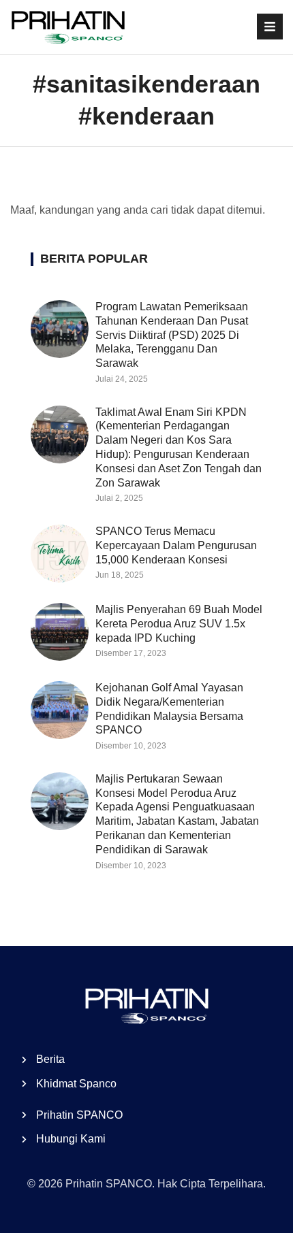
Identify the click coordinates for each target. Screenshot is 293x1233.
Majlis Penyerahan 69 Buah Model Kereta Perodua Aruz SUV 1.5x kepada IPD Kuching (178, 624)
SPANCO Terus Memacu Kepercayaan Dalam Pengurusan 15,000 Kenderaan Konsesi (176, 545)
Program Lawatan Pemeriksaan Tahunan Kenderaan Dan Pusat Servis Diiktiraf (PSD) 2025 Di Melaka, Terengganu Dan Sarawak (171, 335)
